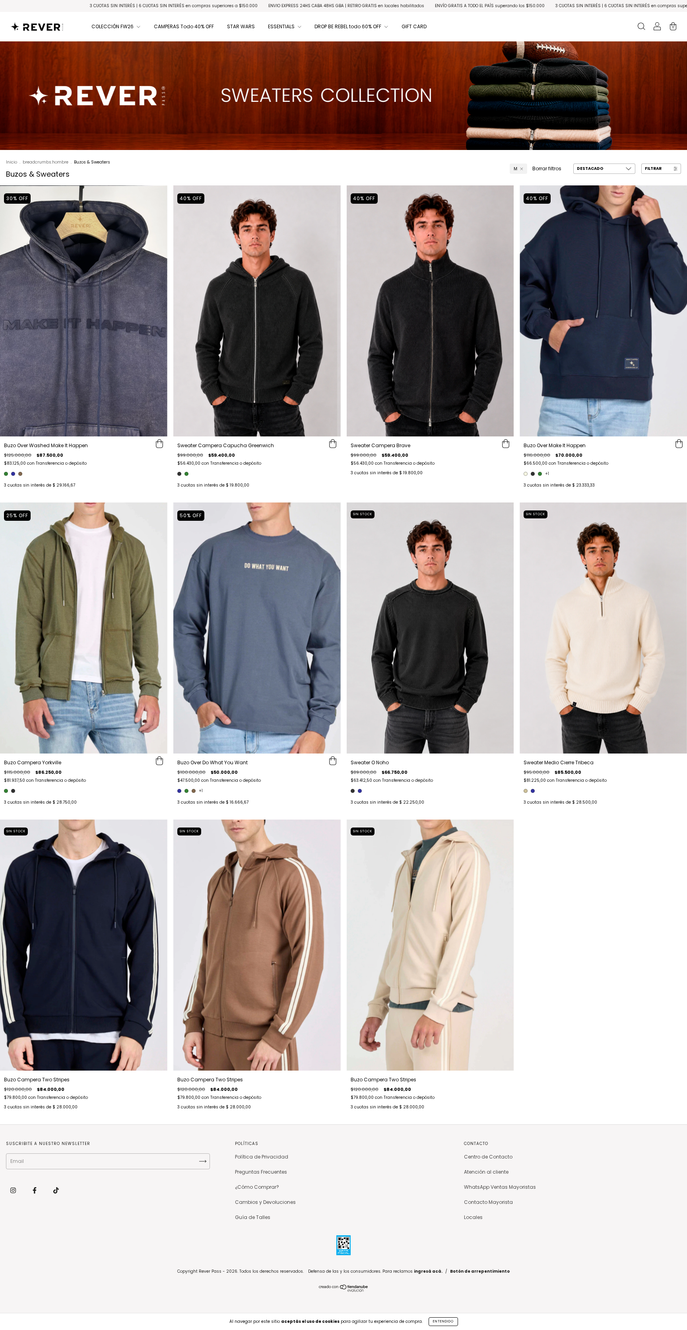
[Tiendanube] (344, 1290)
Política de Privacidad (261, 1156)
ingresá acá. (428, 1271)
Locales (473, 1217)
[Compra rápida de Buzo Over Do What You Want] (333, 761)
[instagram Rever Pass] (13, 1190)
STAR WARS (241, 26)
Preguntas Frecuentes (261, 1171)
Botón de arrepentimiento (480, 1271)
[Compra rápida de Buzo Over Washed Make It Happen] (159, 444)
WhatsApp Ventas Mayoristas (500, 1187)
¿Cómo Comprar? (257, 1187)
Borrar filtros (546, 168)
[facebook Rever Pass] (35, 1190)
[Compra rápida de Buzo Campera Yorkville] (159, 761)
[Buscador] (641, 27)
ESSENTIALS (282, 26)
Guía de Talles (252, 1217)
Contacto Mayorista (488, 1202)
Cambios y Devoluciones (265, 1202)
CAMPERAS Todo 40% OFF (184, 26)
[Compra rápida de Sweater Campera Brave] (506, 444)
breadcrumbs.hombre (45, 162)
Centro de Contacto (488, 1156)
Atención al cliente (486, 1171)
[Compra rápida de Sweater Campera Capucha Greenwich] (333, 444)
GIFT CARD (414, 26)
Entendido (443, 1321)
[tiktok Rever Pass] (56, 1190)
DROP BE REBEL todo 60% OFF (348, 26)
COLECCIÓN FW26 (113, 26)
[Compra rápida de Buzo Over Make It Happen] (679, 444)
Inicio (11, 162)
